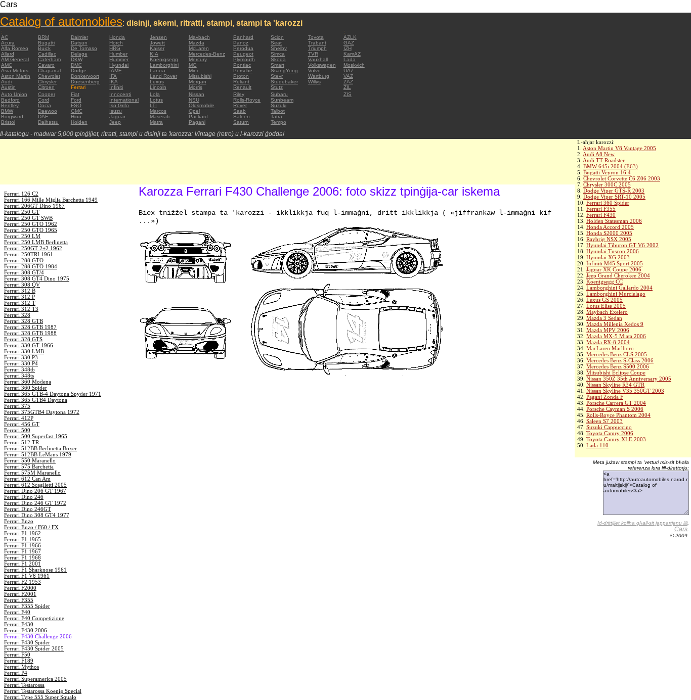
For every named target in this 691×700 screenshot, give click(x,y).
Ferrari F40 (17, 612)
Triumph (317, 48)
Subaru (279, 94)
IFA (113, 76)
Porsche (242, 70)
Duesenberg (85, 81)
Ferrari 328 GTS (23, 339)
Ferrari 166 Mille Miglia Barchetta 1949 (51, 200)
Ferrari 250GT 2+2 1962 (33, 248)
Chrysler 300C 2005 (607, 184)
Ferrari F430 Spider (27, 642)
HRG (114, 48)
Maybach (199, 37)
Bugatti (46, 42)
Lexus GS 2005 (604, 300)
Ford (76, 100)
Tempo (278, 122)
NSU (194, 100)
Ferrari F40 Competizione (34, 618)
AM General (15, 59)
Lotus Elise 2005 (606, 306)
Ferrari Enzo (18, 521)
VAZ (348, 76)
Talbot (278, 111)
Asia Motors (14, 70)
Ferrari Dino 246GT (27, 509)
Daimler (79, 37)
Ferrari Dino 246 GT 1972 (35, 503)
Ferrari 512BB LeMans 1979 (37, 454)
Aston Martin (15, 76)
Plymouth (244, 59)
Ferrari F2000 (20, 588)
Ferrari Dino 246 (24, 497)
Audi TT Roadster (604, 160)
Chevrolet (49, 76)
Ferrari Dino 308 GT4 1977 (36, 515)
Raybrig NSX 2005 (608, 239)
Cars (680, 529)
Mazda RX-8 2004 (608, 342)
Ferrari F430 (601, 215)
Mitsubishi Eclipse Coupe (615, 372)
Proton (241, 76)
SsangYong (284, 70)
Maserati (159, 116)
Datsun (79, 42)
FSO (76, 105)
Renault (242, 87)
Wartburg (318, 76)
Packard (198, 116)
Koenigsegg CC (604, 281)
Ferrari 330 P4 (21, 363)
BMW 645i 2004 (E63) (610, 166)
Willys (314, 81)
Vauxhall (318, 59)
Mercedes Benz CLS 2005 (616, 354)
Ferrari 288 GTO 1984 (30, 266)
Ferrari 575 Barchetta (29, 466)
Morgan (197, 81)
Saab (239, 111)
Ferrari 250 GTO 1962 (30, 224)
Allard (7, 54)
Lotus (156, 100)
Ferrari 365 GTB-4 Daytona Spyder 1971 (52, 394)
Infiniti (116, 87)
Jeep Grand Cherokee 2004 (618, 275)
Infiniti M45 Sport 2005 (614, 263)
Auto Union (14, 94)
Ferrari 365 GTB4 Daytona (35, 400)
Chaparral (49, 70)
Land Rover (163, 76)
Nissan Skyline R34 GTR (615, 385)
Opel (194, 111)
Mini (193, 70)
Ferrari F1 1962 (22, 533)
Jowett (157, 42)
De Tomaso (84, 48)
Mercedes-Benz (207, 54)
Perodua (243, 48)
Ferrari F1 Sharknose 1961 (35, 570)
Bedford (10, 100)
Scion (277, 37)
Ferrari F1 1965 (22, 539)
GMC (76, 111)
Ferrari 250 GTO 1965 (30, 230)
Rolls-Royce (247, 100)
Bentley (10, 105)
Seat (276, 42)
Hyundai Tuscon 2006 (612, 251)
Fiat (75, 94)
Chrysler (47, 81)
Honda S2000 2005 (609, 233)
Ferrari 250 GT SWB (28, 218)
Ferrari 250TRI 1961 (28, 254)
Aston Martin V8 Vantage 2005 (619, 148)
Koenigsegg (164, 59)
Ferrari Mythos (21, 667)
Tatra (276, 116)
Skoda (278, 59)
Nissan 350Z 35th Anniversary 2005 (628, 379)
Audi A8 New (599, 154)
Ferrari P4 (15, 673)
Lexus (157, 81)
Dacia (44, 105)
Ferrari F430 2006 (25, 630)
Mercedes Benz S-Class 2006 (620, 360)
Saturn (241, 122)
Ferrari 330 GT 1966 (28, 345)
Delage (79, 54)
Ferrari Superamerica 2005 (35, 679)
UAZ (348, 70)
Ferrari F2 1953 (22, 582)
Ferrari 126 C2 (21, 194)
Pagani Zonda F (604, 397)
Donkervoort (85, 76)
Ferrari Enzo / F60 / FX (31, 527)
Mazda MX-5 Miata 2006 (616, 336)
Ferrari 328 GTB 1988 (30, 333)
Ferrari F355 (601, 209)
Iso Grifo (119, 105)
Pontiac (242, 65)
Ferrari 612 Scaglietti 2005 (35, 485)
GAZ (348, 42)
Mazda (196, 42)
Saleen (241, 116)
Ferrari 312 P (19, 297)
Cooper (46, 94)
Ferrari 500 (17, 430)
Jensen (158, 37)
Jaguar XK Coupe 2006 (613, 269)
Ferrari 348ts (19, 375)
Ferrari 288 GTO (24, 260)
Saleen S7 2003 (604, 421)
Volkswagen (322, 65)
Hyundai (118, 65)
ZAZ (348, 81)
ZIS (347, 94)
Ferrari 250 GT (21, 212)
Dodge (79, 70)
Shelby (279, 48)
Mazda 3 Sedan (604, 318)
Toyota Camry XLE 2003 (616, 439)
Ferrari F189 (18, 661)
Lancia (157, 70)
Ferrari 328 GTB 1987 (30, 327)
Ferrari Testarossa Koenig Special (42, 691)
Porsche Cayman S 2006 (614, 409)
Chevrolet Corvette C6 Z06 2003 (621, 178)
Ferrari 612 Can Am (27, 479)
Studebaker (284, 81)
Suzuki (278, 105)
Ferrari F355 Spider (27, 606)
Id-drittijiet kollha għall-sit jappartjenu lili (642, 523)
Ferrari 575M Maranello (32, 473)
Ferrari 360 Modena (27, 382)
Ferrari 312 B (19, 291)
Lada (349, 59)
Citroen (46, 87)
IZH (347, 48)
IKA (113, 81)
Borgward (12, 116)
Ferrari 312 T (19, 303)
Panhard (243, 37)
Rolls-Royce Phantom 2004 (618, 415)
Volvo (314, 70)
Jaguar (117, 116)
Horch (116, 42)
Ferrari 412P (18, 418)
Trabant (317, 42)
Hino (76, 116)
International (124, 100)
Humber (118, 54)
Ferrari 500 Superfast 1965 (35, 436)
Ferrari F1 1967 (22, 551)
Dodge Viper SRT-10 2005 (614, 197)
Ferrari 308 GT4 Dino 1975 (36, 278)
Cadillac (47, 54)
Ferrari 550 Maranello (30, 460)
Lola (155, 94)
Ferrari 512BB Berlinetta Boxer (40, 448)
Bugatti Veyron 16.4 (607, 172)
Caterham (49, 59)
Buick (44, 48)
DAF (43, 116)
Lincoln (158, 87)
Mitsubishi (200, 76)
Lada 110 (597, 445)
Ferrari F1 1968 (22, 557)
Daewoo (47, 111)
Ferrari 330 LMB (24, 351)
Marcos (158, 111)
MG (193, 65)
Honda (117, 37)
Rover (240, 105)
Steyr (277, 76)
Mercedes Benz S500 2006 (617, 366)
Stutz (277, 87)
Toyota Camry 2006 (609, 433)
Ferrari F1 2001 (22, 564)
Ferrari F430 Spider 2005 (34, 648)
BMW (7, 111)
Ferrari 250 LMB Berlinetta (36, 242)
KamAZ (352, 54)
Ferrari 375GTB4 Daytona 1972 (41, 412)
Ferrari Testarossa (24, 685)
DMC (76, 65)
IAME (115, 70)
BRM (43, 37)
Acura (8, 42)
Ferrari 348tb (19, 369)
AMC (6, 65)
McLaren (199, 48)
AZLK (350, 37)
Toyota (316, 37)
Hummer (118, 59)
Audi (6, 81)
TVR (313, 54)
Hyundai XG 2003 (608, 257)
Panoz (240, 42)
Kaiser (157, 48)
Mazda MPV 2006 (607, 330)
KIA (154, 54)
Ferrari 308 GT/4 (24, 272)
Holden (79, 122)
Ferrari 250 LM (22, 236)
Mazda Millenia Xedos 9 (614, 324)
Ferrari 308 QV (22, 285)
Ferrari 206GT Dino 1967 (34, 206)
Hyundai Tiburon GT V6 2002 (622, 245)
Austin (8, 87)
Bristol (8, 122)
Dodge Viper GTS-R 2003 (613, 191)
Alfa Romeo (14, 48)
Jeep (115, 122)
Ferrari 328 (17, 315)
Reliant (241, 81)
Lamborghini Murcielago (615, 294)
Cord (43, 100)
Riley (238, 94)
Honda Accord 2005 (610, 227)
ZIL (347, 87)
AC (4, 37)
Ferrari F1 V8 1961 (27, 576)
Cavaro (46, 65)
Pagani (197, 122)
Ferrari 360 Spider (607, 203)
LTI (153, 105)
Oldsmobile (201, 105)
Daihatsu (48, 122)
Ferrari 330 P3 (21, 357)
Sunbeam (282, 100)
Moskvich (354, 65)
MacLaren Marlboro (610, 348)
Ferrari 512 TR (21, 442)
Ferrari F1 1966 (22, 545)
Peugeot (243, 54)
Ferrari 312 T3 (21, 309)
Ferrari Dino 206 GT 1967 (35, 491)
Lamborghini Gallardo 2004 (619, 288)
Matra (156, 122)
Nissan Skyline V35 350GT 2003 (625, 391)
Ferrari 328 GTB (23, 321)
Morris (195, 87)
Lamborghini (164, 65)
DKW (76, 59)
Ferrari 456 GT (21, 424)
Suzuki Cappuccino (609, 427)
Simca (278, 54)
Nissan (196, 94)
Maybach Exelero (607, 312)
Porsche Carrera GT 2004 (616, 403)
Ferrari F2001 (20, 594)
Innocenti (120, 94)
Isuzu (115, 111)
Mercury (198, 59)
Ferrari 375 (17, 406)
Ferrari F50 (17, 654)
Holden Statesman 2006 (614, 221)
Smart (277, 65)
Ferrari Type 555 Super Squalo (40, 697)
